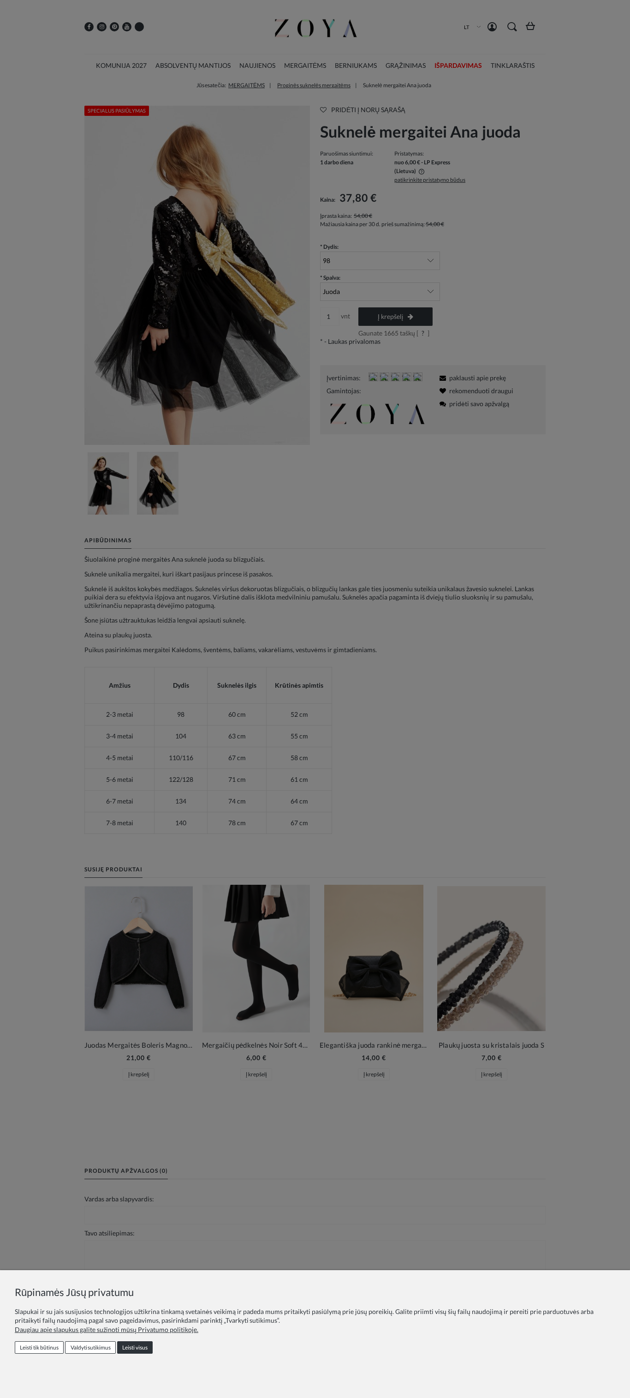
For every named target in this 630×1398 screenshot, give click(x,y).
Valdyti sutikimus (91, 1347)
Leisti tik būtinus (39, 1347)
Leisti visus (135, 1347)
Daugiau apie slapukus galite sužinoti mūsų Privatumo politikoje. (106, 1329)
